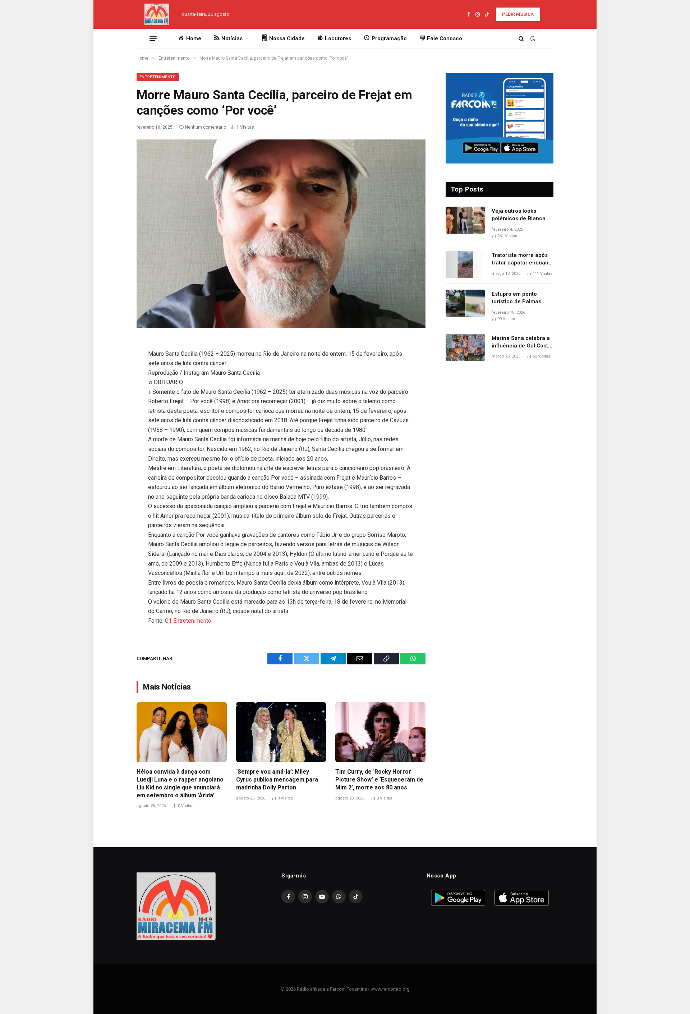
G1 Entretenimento (188, 620)
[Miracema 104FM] (157, 14)
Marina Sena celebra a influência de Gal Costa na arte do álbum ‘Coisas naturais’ (521, 342)
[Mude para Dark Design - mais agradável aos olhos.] (532, 38)
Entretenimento (157, 77)
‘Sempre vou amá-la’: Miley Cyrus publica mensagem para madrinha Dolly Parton (277, 779)
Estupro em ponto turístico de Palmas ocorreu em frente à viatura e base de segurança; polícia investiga (517, 298)
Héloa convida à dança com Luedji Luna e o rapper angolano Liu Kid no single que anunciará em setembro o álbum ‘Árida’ (180, 783)
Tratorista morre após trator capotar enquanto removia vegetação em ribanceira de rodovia (522, 259)
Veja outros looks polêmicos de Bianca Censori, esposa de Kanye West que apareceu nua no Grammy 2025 (519, 215)
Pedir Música (518, 14)
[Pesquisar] (521, 39)
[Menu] (153, 38)
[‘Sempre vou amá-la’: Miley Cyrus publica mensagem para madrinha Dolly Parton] (281, 732)
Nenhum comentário (205, 127)
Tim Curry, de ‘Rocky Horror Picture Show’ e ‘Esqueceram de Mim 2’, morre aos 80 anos (379, 779)
